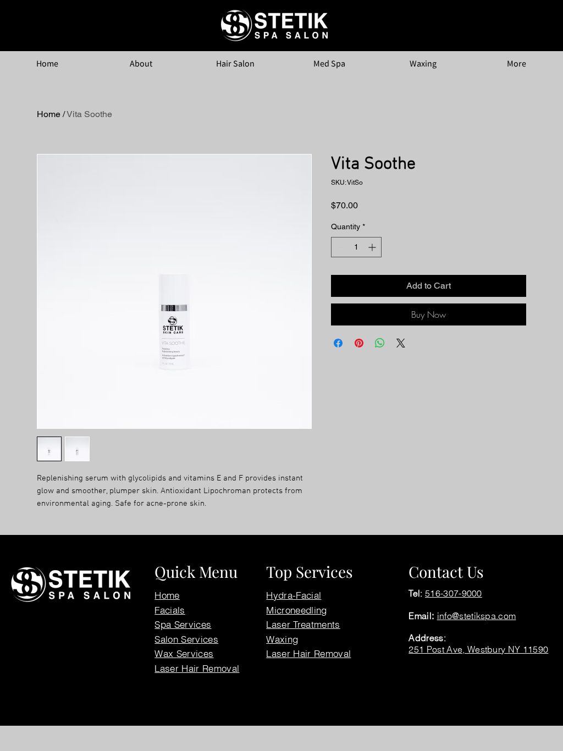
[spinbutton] (356, 247)
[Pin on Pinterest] (359, 343)
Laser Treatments (303, 624)
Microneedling (296, 610)
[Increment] (373, 247)
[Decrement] (339, 247)
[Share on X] (400, 343)
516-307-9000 (453, 593)
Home (48, 114)
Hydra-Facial (293, 595)
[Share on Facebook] (338, 343)
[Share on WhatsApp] (380, 343)
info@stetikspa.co (473, 615)
